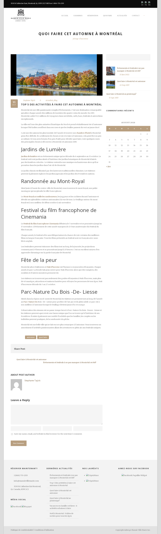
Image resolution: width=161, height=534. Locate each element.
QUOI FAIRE (107, 16)
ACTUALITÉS (122, 16)
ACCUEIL (64, 16)
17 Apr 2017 (113, 98)
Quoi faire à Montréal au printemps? (121, 94)
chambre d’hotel (83, 133)
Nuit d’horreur (53, 267)
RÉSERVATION (92, 16)
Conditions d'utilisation (44, 530)
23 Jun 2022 (124, 74)
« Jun (108, 166)
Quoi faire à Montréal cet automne (131, 81)
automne (31, 337)
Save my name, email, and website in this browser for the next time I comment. (48, 434)
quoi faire (43, 337)
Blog (55, 100)
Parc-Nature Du (31, 302)
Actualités (49, 100)
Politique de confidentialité (22, 530)
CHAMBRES (77, 16)
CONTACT (135, 16)
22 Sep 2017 (124, 85)
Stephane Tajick (29, 100)
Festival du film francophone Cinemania (41, 224)
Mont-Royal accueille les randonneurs (40, 196)
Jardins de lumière (29, 156)
